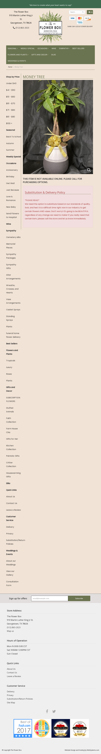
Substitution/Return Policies (13, 542)
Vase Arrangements (13, 301)
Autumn (10, 143)
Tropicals (10, 360)
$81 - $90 (10, 116)
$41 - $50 (10, 90)
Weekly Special (28, 48)
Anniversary (12, 170)
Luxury (9, 367)
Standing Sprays (10, 318)
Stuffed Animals (10, 410)
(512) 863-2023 (22, 27)
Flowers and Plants (17, 54)
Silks (53, 54)
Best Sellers (78, 48)
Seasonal (12, 48)
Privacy (9, 533)
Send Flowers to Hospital (12, 215)
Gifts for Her (12, 438)
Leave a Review (13, 510)
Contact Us (11, 503)
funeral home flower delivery (13, 335)
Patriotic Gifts (12, 455)
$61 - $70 (10, 103)
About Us (10, 496)
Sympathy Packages (11, 256)
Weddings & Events (17, 61)
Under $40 (11, 83)
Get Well (10, 183)
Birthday (10, 176)
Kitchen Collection (11, 447)
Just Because (12, 190)
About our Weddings (11, 562)
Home (10, 67)
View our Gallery (10, 573)
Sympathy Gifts (11, 266)
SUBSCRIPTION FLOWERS (13, 399)
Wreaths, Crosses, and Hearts (12, 289)
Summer (10, 150)
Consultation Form (12, 583)
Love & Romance (11, 198)
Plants (9, 326)
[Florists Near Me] (23, 728)
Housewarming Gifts (13, 475)
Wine (54, 48)
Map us (10, 631)
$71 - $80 (10, 110)
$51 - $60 (10, 96)
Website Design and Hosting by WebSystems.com (82, 750)
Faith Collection (11, 420)
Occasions (42, 48)
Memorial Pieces (10, 245)
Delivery (10, 527)
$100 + (9, 123)
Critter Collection (11, 464)
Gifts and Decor (39, 54)
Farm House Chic (12, 430)
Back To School (13, 136)
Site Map (11, 702)
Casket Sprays (13, 309)
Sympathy (63, 48)
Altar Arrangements (13, 276)
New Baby (11, 207)
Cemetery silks (13, 237)
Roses (9, 374)
